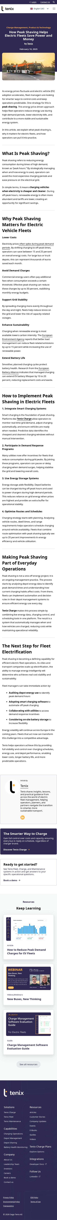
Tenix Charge (10, 1112)
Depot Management (13, 1138)
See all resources (28, 1064)
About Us (8, 1160)
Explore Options (37, 1152)
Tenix (30, 43)
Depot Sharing (10, 1143)
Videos (33, 1139)
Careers (7, 1173)
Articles (33, 1112)
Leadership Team (11, 1164)
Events (33, 1126)
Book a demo (10, 1177)
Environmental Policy (11, 1201)
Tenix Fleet (8, 1117)
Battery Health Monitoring (15, 1147)
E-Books (33, 1130)
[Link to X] (22, 817)
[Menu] (54, 8)
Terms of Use (35, 1201)
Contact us (8, 1182)
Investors (8, 1169)
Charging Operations (13, 1134)
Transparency (8, 1206)
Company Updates (38, 1121)
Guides (33, 1135)
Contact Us (45, 2)
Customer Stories (37, 1117)
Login (34, 2)
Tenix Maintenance (12, 1121)
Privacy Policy (8, 1197)
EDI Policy (34, 1197)
